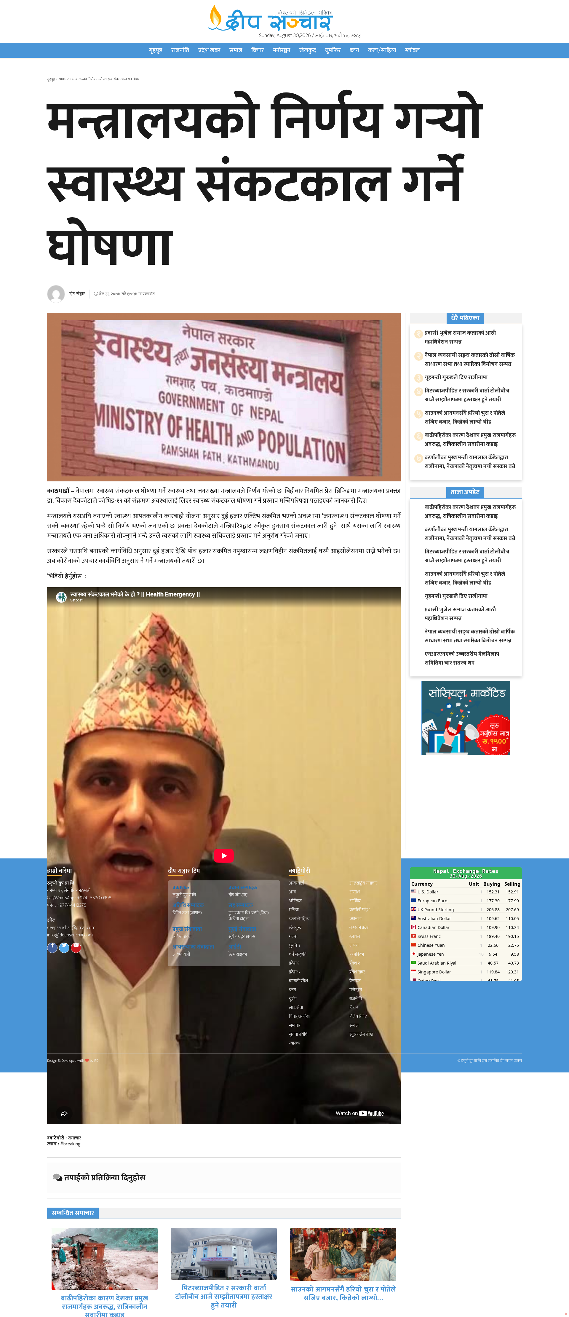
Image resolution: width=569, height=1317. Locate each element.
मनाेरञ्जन (281, 50)
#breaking (70, 1144)
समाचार (63, 79)
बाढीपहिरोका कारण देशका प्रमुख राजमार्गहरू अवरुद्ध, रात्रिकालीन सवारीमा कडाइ (470, 440)
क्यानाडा (355, 919)
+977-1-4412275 (71, 905)
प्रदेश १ (294, 963)
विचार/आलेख (299, 1017)
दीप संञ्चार (77, 294)
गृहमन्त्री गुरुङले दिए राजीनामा (343, 1305)
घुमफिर (333, 50)
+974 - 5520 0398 (94, 898)
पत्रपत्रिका (356, 954)
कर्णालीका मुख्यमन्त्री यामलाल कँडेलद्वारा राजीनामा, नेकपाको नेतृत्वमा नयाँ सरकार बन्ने (470, 462)
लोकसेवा (296, 1008)
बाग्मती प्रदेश (298, 981)
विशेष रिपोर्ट (358, 1017)
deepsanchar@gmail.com (71, 928)
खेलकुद (307, 50)
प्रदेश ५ (294, 972)
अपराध (354, 892)
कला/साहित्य (382, 50)
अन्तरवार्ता (296, 883)
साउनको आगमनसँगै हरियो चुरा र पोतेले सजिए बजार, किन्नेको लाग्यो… (224, 1294)
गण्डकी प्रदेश (359, 928)
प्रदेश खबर (209, 50)
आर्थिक (355, 901)
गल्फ (293, 937)
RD (96, 1060)
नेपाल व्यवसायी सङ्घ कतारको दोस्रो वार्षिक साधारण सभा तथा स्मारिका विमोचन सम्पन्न (470, 360)
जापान (354, 945)
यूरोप (292, 999)
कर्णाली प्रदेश (359, 910)
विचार (257, 50)
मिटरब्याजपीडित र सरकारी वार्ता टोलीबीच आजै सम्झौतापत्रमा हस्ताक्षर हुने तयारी (104, 1296)
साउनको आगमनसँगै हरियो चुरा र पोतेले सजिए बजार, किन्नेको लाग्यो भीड (465, 417)
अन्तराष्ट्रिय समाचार (363, 883)
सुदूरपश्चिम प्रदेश (361, 1034)
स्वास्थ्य (294, 1043)
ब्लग (354, 50)
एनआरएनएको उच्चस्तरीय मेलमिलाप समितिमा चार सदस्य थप (462, 658)
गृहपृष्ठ (155, 50)
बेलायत (355, 981)
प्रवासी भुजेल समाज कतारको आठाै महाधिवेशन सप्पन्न (460, 337)
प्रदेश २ (354, 963)
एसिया (294, 910)
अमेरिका (295, 901)
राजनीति (180, 50)
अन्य (292, 892)
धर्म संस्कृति (297, 954)
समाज (235, 50)
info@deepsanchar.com (70, 935)
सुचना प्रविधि (298, 1034)
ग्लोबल (412, 50)
